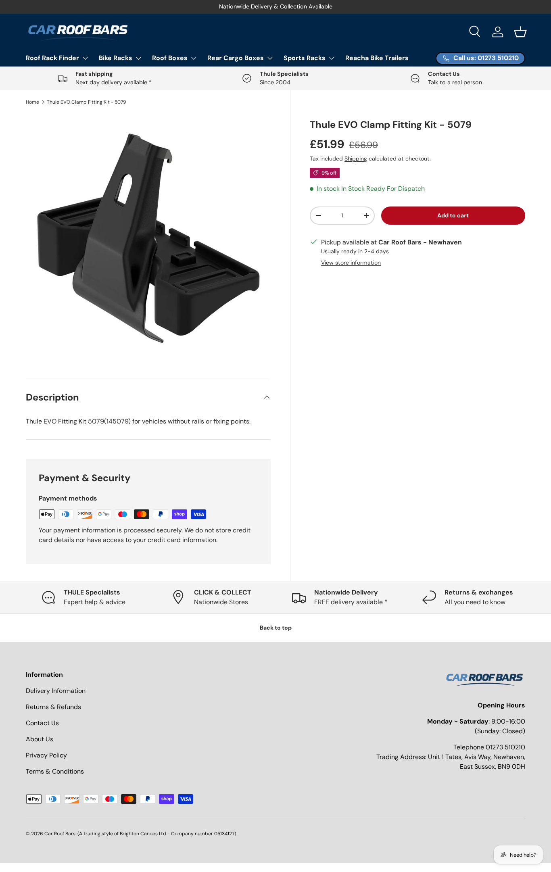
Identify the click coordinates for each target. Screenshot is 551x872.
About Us (39, 739)
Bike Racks (115, 58)
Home (32, 102)
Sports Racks (305, 58)
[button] (520, 32)
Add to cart (453, 215)
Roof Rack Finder (52, 58)
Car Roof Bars (59, 833)
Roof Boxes (170, 58)
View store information (351, 262)
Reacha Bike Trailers (377, 58)
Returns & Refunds (53, 707)
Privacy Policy (46, 755)
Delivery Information (56, 690)
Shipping (355, 158)
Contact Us (42, 723)
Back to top (276, 627)
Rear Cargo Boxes (235, 58)
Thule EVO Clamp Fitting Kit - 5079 (86, 102)
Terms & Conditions (55, 771)
